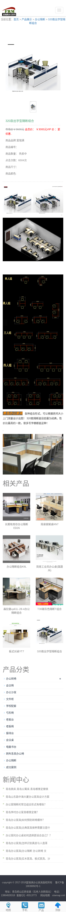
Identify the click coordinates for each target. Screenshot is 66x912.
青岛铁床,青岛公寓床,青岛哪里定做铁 (27, 788)
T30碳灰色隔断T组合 (49, 609)
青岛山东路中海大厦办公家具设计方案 (27, 796)
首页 (16, 19)
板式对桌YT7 (16, 651)
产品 (41, 910)
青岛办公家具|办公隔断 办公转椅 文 (26, 850)
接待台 (10, 733)
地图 (8, 910)
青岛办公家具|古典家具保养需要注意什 (28, 827)
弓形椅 (10, 712)
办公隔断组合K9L (17, 566)
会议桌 (10, 739)
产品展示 (27, 19)
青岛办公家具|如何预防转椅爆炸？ (25, 819)
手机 (24, 910)
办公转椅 (11, 678)
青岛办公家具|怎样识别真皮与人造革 (26, 843)
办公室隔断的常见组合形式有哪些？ (26, 804)
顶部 (57, 910)
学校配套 (11, 705)
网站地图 (45, 895)
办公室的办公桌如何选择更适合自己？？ (29, 835)
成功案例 (11, 767)
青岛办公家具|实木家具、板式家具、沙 (28, 858)
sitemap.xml (58, 895)
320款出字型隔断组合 (49, 651)
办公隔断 (40, 19)
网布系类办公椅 (15, 753)
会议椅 (10, 685)
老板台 (10, 719)
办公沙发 (11, 692)
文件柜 (10, 699)
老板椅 (10, 726)
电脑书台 (11, 746)
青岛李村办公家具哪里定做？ (22, 812)
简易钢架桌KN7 (49, 524)
